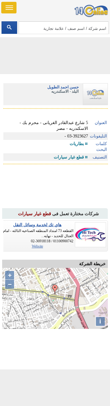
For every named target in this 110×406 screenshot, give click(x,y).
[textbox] (63, 27)
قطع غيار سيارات (69, 157)
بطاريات (77, 143)
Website (37, 246)
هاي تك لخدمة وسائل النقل (37, 225)
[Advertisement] (55, 387)
